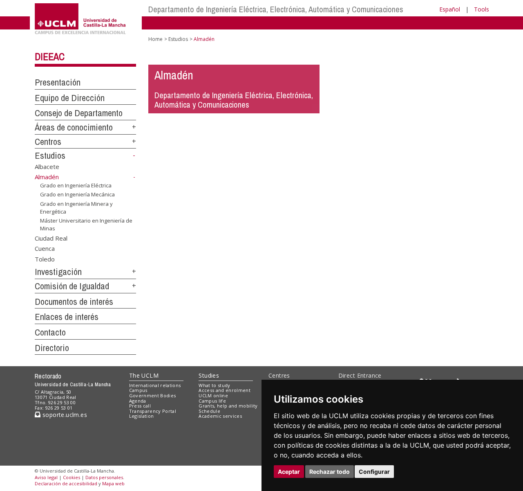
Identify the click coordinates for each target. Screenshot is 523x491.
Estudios (50, 155)
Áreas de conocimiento (74, 127)
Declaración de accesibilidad (66, 483)
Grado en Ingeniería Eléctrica (76, 185)
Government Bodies (152, 395)
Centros (48, 141)
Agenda (137, 401)
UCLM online (213, 395)
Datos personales (104, 477)
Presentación (57, 82)
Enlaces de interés (66, 317)
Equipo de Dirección (70, 98)
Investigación (58, 272)
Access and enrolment (224, 390)
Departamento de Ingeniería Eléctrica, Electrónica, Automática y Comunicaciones (275, 9)
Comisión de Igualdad (72, 286)
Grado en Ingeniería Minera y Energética (76, 207)
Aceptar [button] (289, 471)
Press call (140, 406)
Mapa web (113, 483)
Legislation (141, 416)
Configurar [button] (374, 471)
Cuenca (45, 248)
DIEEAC (50, 56)
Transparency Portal (152, 411)
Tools (481, 9)
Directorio (52, 348)
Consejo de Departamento (79, 113)
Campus (138, 390)
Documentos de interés (74, 301)
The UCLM (144, 375)
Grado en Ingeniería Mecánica (77, 194)
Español (449, 9)
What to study (214, 385)
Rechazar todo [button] (329, 471)
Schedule (209, 411)
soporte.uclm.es (63, 415)
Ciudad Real (51, 238)
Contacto (50, 332)
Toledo (45, 259)
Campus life (212, 401)
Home (155, 39)
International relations (155, 385)
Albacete (47, 166)
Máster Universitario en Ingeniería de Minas (86, 224)
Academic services (220, 416)
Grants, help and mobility (228, 406)
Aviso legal (46, 477)
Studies (209, 375)
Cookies (71, 477)
